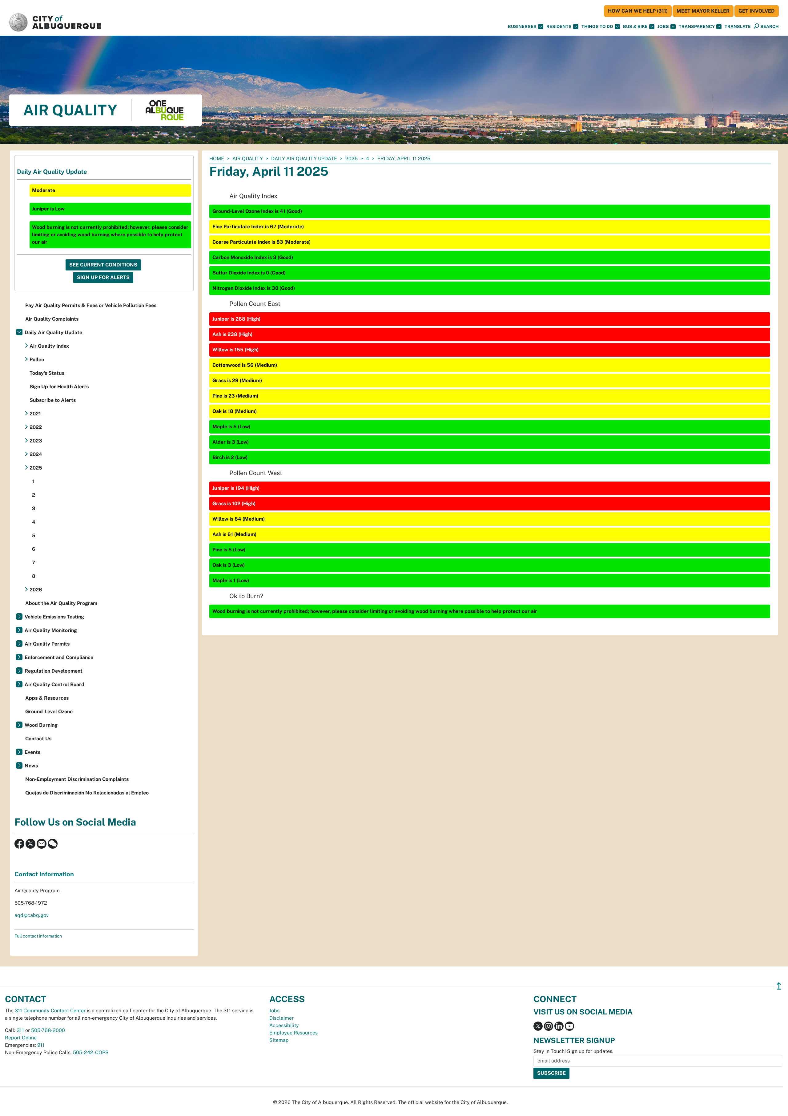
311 (20, 1030)
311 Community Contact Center (50, 1011)
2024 (36, 454)
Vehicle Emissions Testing (54, 617)
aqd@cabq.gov (31, 915)
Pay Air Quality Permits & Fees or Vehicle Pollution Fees (90, 305)
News (31, 766)
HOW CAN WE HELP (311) (638, 11)
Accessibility (284, 1025)
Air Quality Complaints (51, 319)
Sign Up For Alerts (103, 277)
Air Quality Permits (47, 644)
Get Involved (756, 11)
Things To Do (597, 26)
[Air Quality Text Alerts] (53, 843)
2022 (36, 427)
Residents (559, 26)
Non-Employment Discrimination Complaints (77, 779)
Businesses (522, 26)
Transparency (697, 26)
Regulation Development (53, 671)
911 (41, 1045)
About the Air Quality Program (61, 603)
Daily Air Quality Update (304, 159)
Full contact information (38, 936)
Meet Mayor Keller (703, 11)
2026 (36, 590)
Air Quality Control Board (54, 684)
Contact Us (38, 739)
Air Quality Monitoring (51, 630)
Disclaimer (281, 1018)
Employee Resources (293, 1033)
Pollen (37, 359)
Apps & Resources (47, 698)
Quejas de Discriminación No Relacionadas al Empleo (87, 793)
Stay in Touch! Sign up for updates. (573, 1051)
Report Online (21, 1038)
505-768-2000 (48, 1030)
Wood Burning (41, 725)
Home (216, 159)
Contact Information (44, 874)
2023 (36, 441)
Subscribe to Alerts (53, 400)
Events (32, 752)
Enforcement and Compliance (59, 657)
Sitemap (279, 1040)
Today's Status (47, 373)
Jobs (663, 26)
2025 (351, 159)
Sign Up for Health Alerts (59, 387)
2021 (35, 414)
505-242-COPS (91, 1052)
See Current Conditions (103, 265)
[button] (738, 26)
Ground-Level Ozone (49, 711)
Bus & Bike (635, 26)
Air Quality (247, 159)
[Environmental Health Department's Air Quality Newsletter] (41, 843)
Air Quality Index (49, 346)
